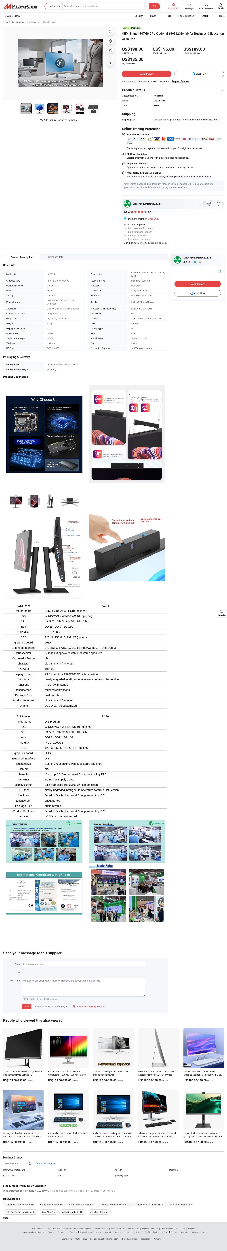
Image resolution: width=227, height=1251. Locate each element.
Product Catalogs (46, 1163)
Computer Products (20, 22)
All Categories (13, 15)
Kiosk (61, 1175)
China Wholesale (101, 1228)
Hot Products (37, 1228)
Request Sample (180, 81)
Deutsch (108, 1232)
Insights (191, 1228)
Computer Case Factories (81, 1204)
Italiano (98, 1232)
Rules (222, 15)
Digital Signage (121, 1175)
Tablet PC (173, 1169)
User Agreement (130, 1239)
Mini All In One (49, 1212)
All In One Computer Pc (181, 1204)
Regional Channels (150, 1228)
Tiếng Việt (184, 1232)
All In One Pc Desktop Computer (21, 1212)
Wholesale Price (117, 1228)
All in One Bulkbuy (98, 1212)
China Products (53, 1228)
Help (169, 15)
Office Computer (50, 22)
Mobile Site (180, 1228)
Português (62, 1232)
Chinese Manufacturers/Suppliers (77, 1228)
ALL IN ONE (8, 1175)
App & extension (186, 15)
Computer (35, 22)
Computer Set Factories (51, 1204)
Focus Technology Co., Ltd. (93, 1239)
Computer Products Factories (20, 1204)
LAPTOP (118, 1169)
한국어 (138, 1232)
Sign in (221, 8)
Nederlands (119, 1232)
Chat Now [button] (201, 73)
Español (51, 1232)
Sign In (127, 242)
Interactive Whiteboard (14, 1169)
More (5, 1217)
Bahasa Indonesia (199, 1232)
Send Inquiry (147, 73)
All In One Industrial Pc (73, 1212)
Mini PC (62, 1169)
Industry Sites (133, 1228)
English (41, 1232)
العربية (129, 1232)
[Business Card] (219, 270)
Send (26, 1006)
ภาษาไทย (164, 1232)
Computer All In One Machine (149, 1204)
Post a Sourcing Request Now (89, 1006)
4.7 (185, 262)
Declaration (145, 1239)
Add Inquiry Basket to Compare (61, 120)
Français (73, 1232)
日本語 (147, 1232)
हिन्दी (155, 1232)
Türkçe (174, 1232)
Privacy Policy (159, 1239)
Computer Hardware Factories (114, 1204)
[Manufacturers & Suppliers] (20, 6)
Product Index (167, 1228)
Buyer (153, 15)
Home (5, 22)
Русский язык (86, 1232)
